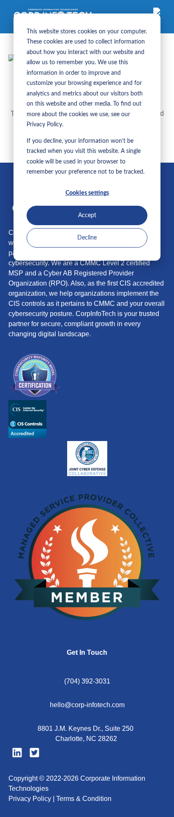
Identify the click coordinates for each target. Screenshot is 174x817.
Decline (87, 238)
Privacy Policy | (32, 798)
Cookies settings (87, 193)
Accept (87, 215)
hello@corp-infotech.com (87, 704)
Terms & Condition (83, 798)
